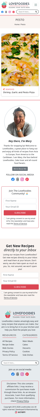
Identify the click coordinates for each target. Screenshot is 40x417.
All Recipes (7, 341)
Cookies (26, 351)
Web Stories (7, 348)
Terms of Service (20, 223)
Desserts (27, 348)
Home (17, 24)
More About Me (20, 169)
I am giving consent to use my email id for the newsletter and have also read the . (20, 221)
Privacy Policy (8, 351)
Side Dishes (28, 355)
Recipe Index (8, 344)
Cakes (25, 344)
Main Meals (28, 341)
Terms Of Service (10, 355)
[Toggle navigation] (36, 5)
